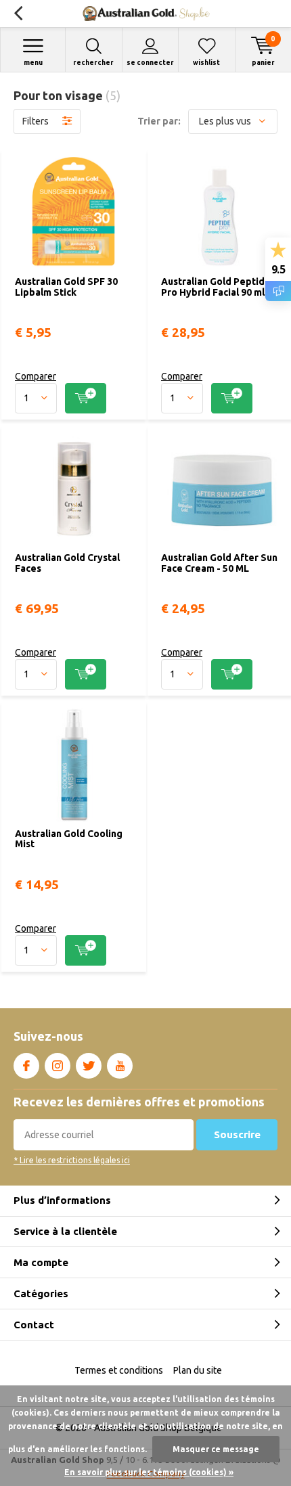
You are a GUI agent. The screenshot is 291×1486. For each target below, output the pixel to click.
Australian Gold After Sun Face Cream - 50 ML (219, 563)
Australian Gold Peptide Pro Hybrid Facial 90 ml (216, 287)
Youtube (120, 1066)
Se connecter (150, 62)
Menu (33, 62)
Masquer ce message (216, 1449)
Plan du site (197, 1370)
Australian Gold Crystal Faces (67, 563)
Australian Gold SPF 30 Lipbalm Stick (66, 287)
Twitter (89, 1066)
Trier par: (159, 121)
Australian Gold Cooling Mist (68, 839)
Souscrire (237, 1134)
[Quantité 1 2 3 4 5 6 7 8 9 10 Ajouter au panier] (74, 398)
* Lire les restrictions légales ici (72, 1160)
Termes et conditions (118, 1370)
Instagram (57, 1066)
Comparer (35, 376)
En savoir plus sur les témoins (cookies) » (148, 1472)
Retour (18, 13)
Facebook (26, 1066)
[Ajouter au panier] (85, 398)
